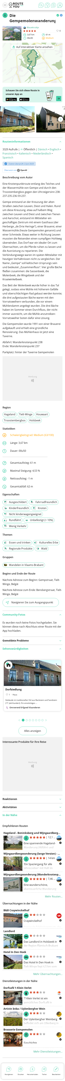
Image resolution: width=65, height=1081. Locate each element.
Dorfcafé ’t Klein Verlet (17, 988)
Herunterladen (32, 1074)
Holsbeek (34, 420)
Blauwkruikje (33, 27)
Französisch (10, 153)
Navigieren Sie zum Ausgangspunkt (32, 602)
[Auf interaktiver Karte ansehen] (32, 81)
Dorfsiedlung (13, 689)
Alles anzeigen (32, 731)
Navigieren (9, 1074)
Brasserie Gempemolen (18, 1029)
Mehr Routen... (53, 896)
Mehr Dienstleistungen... (47, 1051)
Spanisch (8, 157)
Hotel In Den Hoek (14, 952)
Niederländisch (42, 153)
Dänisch (42, 149)
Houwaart (42, 414)
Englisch (54, 149)
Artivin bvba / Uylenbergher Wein (24, 1008)
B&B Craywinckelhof (16, 910)
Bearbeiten (56, 1074)
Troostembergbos (15, 420)
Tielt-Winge (25, 414)
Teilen (44, 1074)
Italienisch (25, 153)
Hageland (9, 414)
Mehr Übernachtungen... (47, 974)
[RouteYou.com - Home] (16, 5)
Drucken (21, 1074)
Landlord (9, 931)
